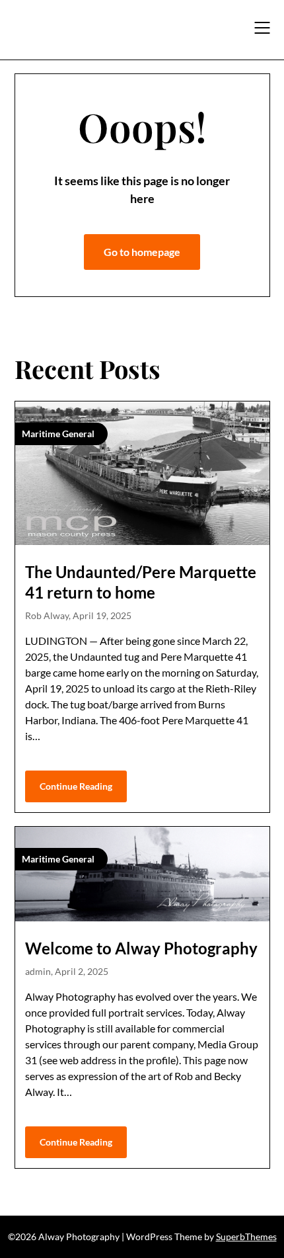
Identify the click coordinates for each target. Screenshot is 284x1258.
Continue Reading (76, 786)
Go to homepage (142, 251)
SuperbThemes (246, 1236)
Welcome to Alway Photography (141, 948)
